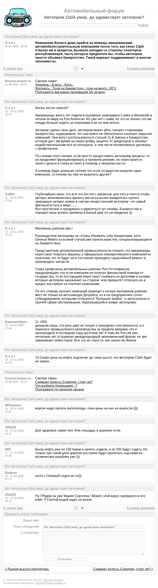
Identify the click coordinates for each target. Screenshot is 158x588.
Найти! (143, 25)
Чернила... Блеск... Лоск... (54, 84)
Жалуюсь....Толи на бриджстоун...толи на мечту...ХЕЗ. (75, 88)
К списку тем (12, 68)
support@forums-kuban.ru (50, 583)
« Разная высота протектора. (27, 569)
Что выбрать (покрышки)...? (56, 385)
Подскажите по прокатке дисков (59, 389)
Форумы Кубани (53, 579)
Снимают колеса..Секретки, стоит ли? (64, 382)
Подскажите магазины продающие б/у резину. (70, 92)
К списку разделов (141, 68)
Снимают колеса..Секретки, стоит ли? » (123, 569)
